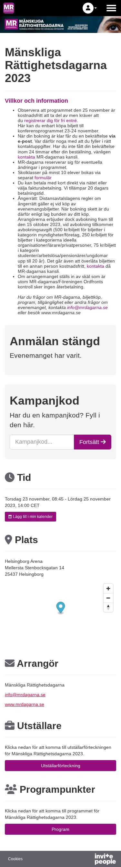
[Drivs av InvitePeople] (88, 859)
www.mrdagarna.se (24, 704)
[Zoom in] (108, 588)
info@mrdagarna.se (25, 694)
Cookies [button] (15, 859)
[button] (90, 8)
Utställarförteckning (60, 765)
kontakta (26, 157)
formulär (43, 177)
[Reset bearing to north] (108, 607)
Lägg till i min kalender (32, 516)
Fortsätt (90, 442)
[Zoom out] (108, 598)
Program (60, 829)
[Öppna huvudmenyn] (111, 8)
